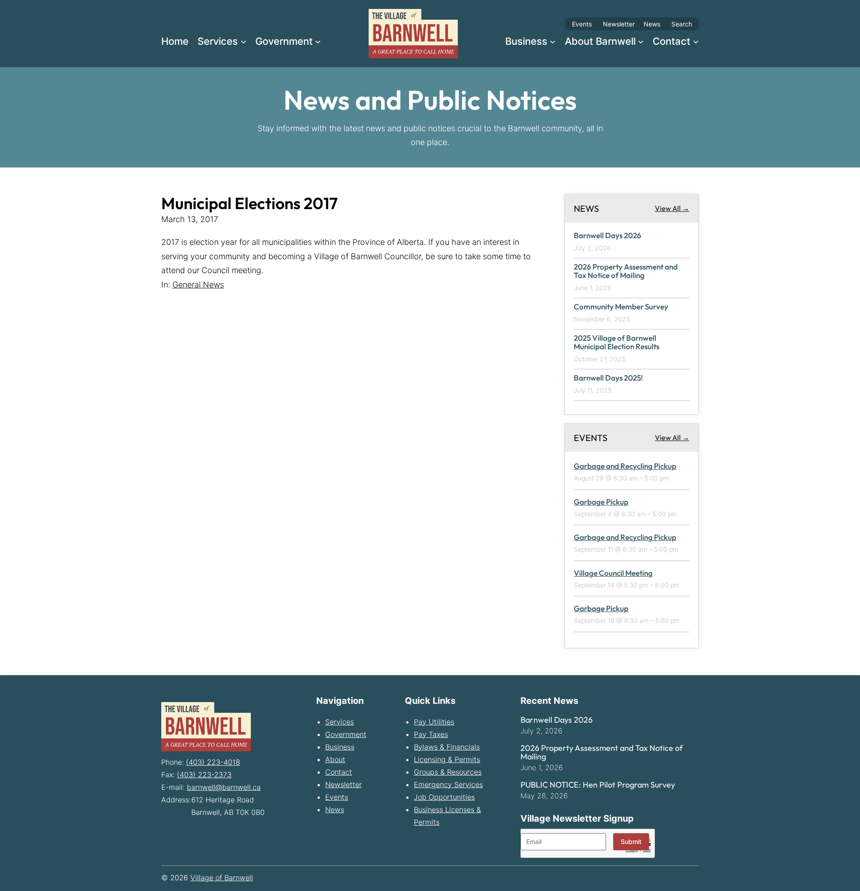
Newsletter (619, 24)
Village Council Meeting (613, 573)
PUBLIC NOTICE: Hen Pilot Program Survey (597, 784)
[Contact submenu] (696, 41)
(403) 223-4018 (213, 762)
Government (345, 734)
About (335, 759)
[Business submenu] (552, 41)
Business (339, 746)
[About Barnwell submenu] (641, 41)
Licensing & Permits (447, 759)
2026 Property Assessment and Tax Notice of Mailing (626, 271)
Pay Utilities (434, 721)
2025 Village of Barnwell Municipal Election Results (616, 342)
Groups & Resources (448, 771)
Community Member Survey (621, 307)
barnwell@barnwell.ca (224, 787)
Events (582, 24)
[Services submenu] (243, 41)
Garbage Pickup (601, 501)
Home (175, 41)
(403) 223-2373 (204, 774)
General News (198, 284)
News (652, 24)
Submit (631, 841)
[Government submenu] (318, 41)
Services (339, 721)
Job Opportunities (444, 796)
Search (681, 24)
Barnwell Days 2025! (608, 378)
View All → (672, 208)
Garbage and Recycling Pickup (625, 466)
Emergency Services (448, 784)
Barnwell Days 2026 (607, 235)
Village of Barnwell (221, 877)
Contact (338, 771)
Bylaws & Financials (447, 746)
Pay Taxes (431, 734)
